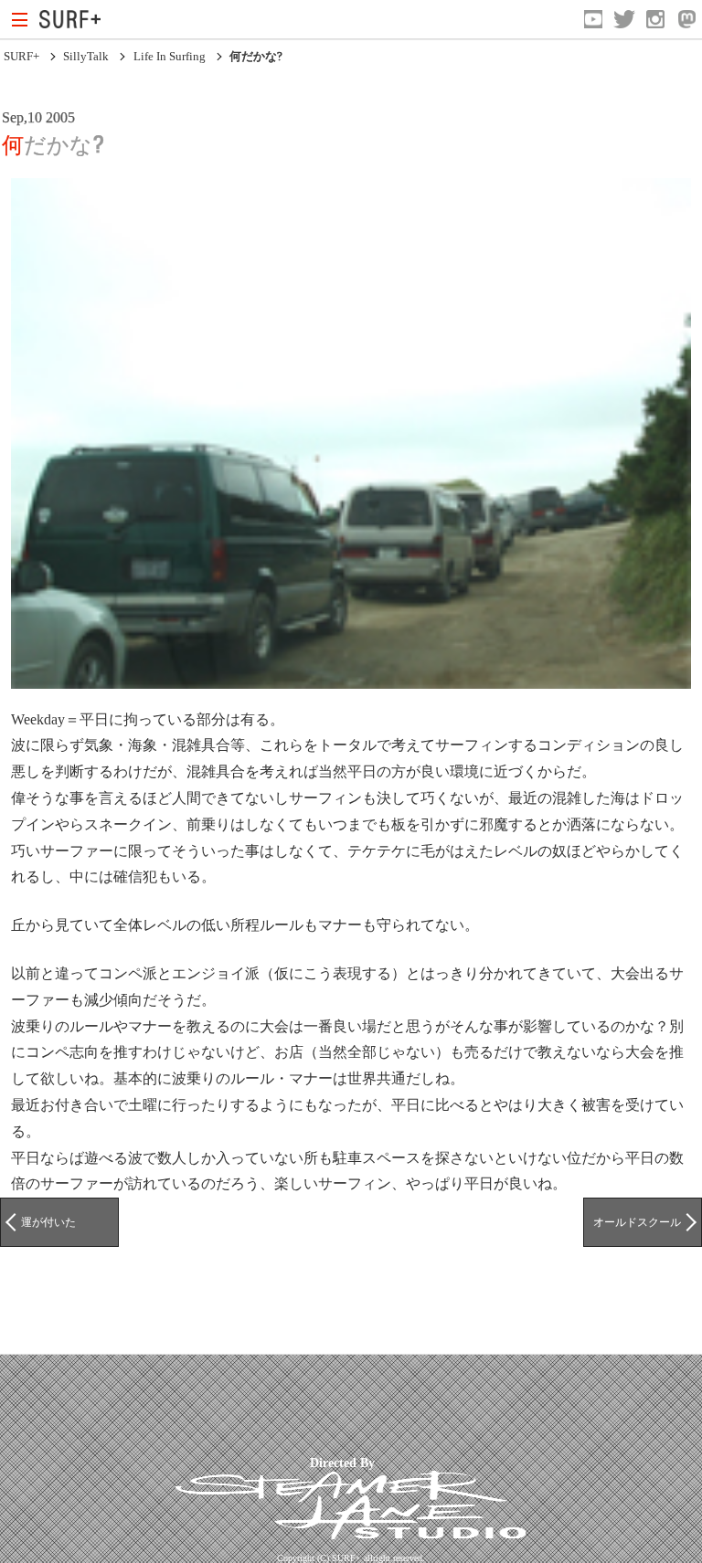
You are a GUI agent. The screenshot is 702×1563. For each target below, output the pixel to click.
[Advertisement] (332, 1405)
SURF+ (21, 56)
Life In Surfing (169, 56)
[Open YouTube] (593, 19)
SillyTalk (86, 56)
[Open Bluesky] (686, 19)
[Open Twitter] (624, 19)
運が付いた (48, 1222)
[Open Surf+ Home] (74, 19)
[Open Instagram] (655, 19)
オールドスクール (637, 1222)
